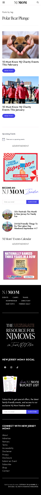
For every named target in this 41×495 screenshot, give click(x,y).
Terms (5, 444)
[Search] (38, 2)
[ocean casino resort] (20, 167)
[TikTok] (17, 367)
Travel (25, 297)
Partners (5, 441)
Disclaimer (7, 451)
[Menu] (3, 2)
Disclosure (7, 457)
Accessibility (7, 448)
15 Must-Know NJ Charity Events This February (20, 63)
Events (5, 297)
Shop (4, 467)
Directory (25, 301)
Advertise (6, 438)
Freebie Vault (24, 304)
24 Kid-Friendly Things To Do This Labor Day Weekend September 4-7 (26, 226)
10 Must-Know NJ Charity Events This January (16, 108)
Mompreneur (11, 301)
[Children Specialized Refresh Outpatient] (20, 265)
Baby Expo (10, 304)
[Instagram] (11, 367)
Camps (15, 297)
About (5, 435)
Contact (5, 470)
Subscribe (6, 464)
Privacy (5, 454)
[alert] (20, 139)
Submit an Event (9, 461)
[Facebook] (5, 367)
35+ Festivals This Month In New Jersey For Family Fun (25, 214)
